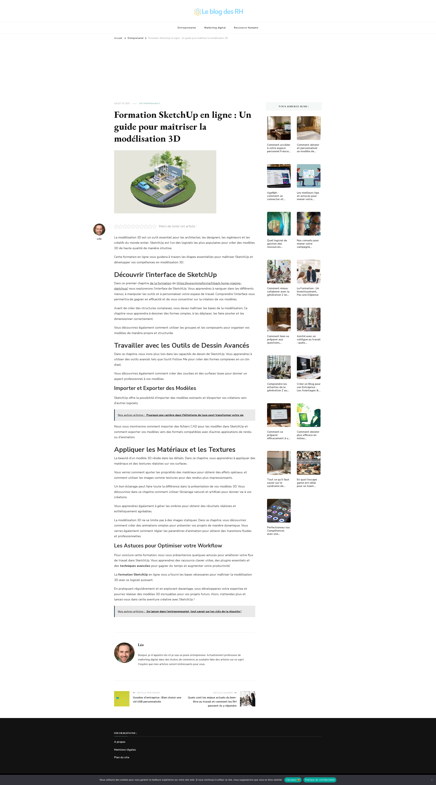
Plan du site (121, 757)
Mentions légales (125, 750)
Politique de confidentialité (320, 779)
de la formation (160, 283)
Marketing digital (215, 27)
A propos (119, 742)
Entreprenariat (187, 27)
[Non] (431, 780)
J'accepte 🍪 (293, 779)
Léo (99, 239)
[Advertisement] (218, 66)
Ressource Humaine (246, 27)
